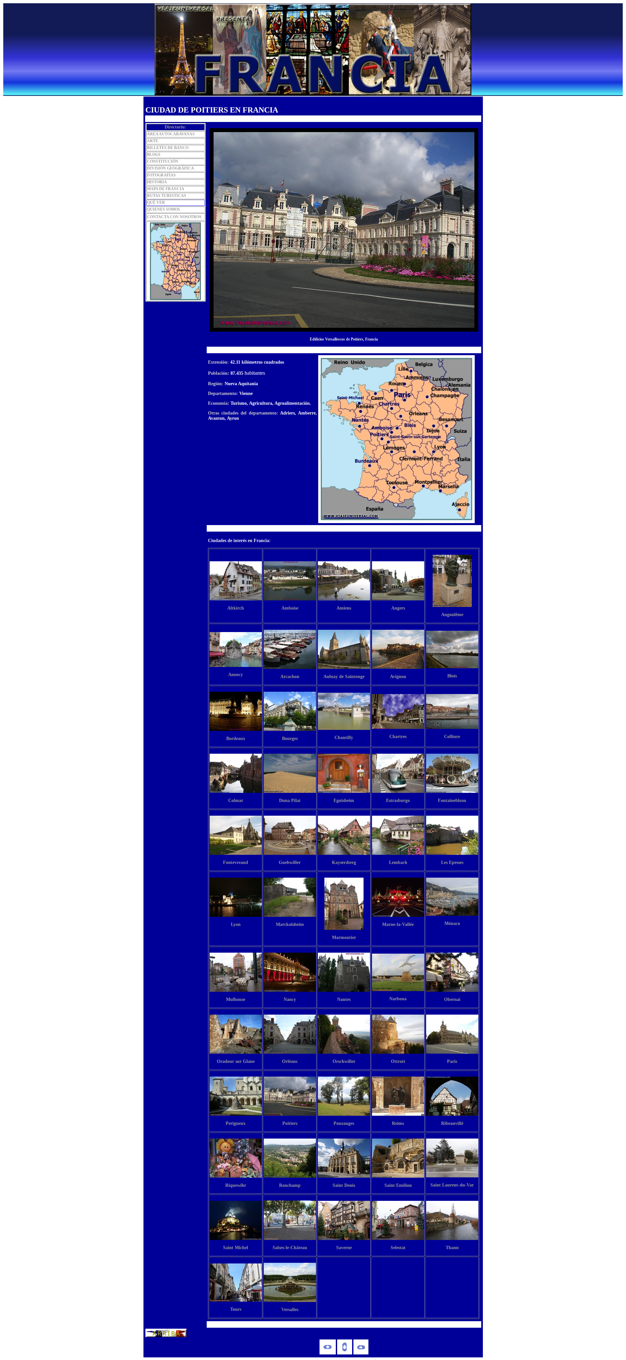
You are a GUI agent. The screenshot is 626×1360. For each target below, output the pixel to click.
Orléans (289, 1061)
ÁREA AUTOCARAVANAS (171, 134)
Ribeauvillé (452, 1123)
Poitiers (289, 1123)
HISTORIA (157, 182)
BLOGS (153, 154)
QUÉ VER (156, 202)
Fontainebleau (452, 800)
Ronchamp (290, 1185)
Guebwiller (290, 862)
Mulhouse (235, 999)
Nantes (343, 999)
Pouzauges (344, 1123)
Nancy (290, 999)
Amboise (289, 608)
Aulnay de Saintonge (344, 676)
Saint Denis (344, 1185)
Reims (398, 1123)
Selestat (398, 1247)
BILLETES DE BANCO (167, 147)
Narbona (398, 998)
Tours (235, 1309)
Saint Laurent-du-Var (452, 1185)
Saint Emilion (398, 1185)
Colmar (235, 800)
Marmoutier (344, 937)
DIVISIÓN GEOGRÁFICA (170, 168)
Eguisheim (344, 800)
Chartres (398, 736)
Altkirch (235, 608)
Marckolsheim (290, 924)
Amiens (343, 608)
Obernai (452, 999)
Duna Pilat (290, 800)
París (452, 1061)
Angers (398, 608)
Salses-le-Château (290, 1247)
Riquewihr (235, 1185)
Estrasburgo (398, 800)
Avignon (398, 676)
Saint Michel (235, 1247)
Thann (452, 1247)
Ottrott (398, 1061)
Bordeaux (235, 738)
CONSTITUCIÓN (162, 161)
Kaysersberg (344, 862)
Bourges (290, 738)
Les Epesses (452, 862)
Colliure (452, 736)
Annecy (235, 674)
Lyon (236, 924)
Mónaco (452, 923)
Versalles (289, 1309)
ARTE (152, 141)
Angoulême (452, 614)
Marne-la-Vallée (398, 924)
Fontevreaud (235, 862)
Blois (452, 675)
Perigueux (236, 1123)
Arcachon (289, 676)
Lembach (398, 862)
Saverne (344, 1247)
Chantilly (344, 737)
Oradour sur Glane (236, 1061)
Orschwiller (344, 1061)
